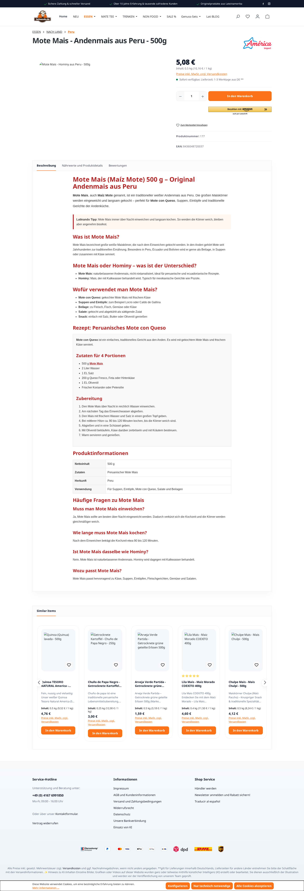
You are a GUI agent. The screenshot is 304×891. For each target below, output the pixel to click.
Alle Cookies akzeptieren (253, 886)
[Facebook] (263, 3)
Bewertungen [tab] (118, 165)
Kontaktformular (66, 814)
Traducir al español (207, 801)
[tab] (46, 166)
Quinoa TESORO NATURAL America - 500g (54, 684)
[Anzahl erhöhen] (203, 96)
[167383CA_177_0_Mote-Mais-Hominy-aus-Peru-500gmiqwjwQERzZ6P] (100, 100)
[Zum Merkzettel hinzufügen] (68, 664)
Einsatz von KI (122, 827)
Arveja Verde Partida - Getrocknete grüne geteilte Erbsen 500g (150, 684)
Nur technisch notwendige (212, 886)
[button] (240, 111)
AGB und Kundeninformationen (134, 795)
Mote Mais (96, 363)
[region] (100, 103)
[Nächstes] (265, 683)
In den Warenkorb (240, 96)
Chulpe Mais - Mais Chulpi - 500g (242, 684)
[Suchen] (238, 16)
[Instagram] (269, 3)
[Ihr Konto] (257, 16)
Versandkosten (72, 868)
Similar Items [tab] (46, 611)
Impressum (121, 788)
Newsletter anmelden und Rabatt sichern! (222, 795)
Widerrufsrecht (123, 808)
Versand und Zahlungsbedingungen (137, 801)
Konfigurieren (178, 886)
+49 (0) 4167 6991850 (48, 795)
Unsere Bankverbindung (129, 821)
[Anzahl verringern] (180, 96)
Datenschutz (121, 814)
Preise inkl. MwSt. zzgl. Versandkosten (201, 74)
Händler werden (205, 788)
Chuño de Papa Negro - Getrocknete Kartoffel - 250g (104, 684)
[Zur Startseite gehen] (42, 16)
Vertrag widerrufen (45, 823)
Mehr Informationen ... (45, 887)
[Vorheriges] (39, 683)
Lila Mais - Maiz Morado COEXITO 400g (198, 684)
